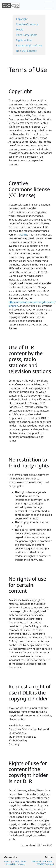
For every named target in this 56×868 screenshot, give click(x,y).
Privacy (16, 861)
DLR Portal (36, 861)
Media (19, 29)
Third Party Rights (26, 35)
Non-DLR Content (26, 50)
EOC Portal (47, 861)
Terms (23, 861)
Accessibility (11, 864)
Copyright (22, 19)
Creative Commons (27, 24)
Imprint (7, 861)
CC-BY (23, 234)
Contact (21, 864)
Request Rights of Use (29, 45)
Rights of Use (24, 40)
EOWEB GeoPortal (45, 864)
